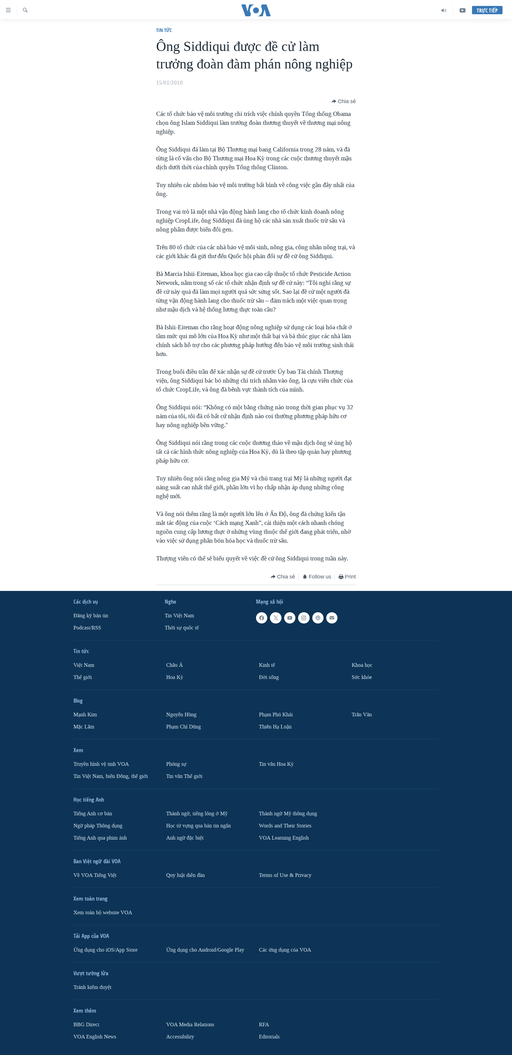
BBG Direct (86, 1024)
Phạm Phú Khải (276, 714)
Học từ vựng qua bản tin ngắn (198, 825)
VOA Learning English (284, 838)
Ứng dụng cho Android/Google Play (205, 950)
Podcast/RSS (87, 627)
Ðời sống (269, 677)
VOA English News (94, 1036)
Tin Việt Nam (179, 615)
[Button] (344, 101)
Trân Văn (362, 714)
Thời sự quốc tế (182, 627)
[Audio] (444, 10)
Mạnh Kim (85, 714)
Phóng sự (176, 764)
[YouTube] (462, 10)
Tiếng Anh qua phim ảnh (100, 838)
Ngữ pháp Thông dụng (97, 825)
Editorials (269, 1036)
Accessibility (180, 1036)
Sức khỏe (362, 677)
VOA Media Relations (190, 1024)
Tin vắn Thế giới (184, 776)
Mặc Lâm (83, 726)
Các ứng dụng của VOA (285, 950)
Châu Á (174, 665)
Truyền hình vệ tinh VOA (101, 764)
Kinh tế (267, 665)
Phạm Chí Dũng (183, 726)
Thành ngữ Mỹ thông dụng (288, 813)
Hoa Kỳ (174, 677)
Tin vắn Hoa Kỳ (276, 764)
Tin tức (164, 30)
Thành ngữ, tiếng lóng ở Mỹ (197, 813)
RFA (264, 1024)
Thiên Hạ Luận (275, 726)
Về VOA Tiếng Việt (94, 875)
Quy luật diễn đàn (185, 875)
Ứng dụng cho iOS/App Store (105, 950)
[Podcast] (318, 618)
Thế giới (82, 677)
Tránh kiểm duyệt (92, 987)
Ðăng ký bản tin (90, 615)
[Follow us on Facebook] (261, 618)
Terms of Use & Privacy (285, 875)
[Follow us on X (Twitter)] (275, 618)
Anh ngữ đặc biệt (185, 838)
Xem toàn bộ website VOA (102, 912)
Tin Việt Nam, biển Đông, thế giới (110, 776)
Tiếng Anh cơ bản (92, 813)
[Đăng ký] (331, 618)
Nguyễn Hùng (181, 714)
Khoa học (362, 665)
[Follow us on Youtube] (289, 618)
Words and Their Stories (285, 825)
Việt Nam (83, 665)
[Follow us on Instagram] (303, 618)
